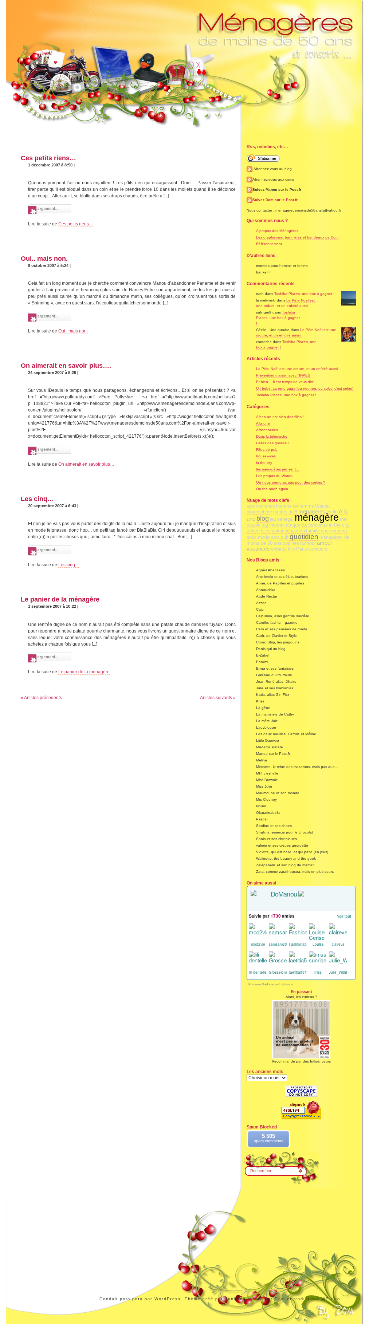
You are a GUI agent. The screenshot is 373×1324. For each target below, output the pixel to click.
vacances (258, 549)
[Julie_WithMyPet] (338, 960)
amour (324, 543)
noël (292, 512)
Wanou (322, 506)
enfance (266, 506)
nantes (280, 512)
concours (317, 549)
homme (284, 506)
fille (291, 549)
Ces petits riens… (48, 158)
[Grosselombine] (278, 960)
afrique (293, 525)
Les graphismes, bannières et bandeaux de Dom (297, 237)
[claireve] (338, 932)
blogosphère (259, 512)
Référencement (269, 244)
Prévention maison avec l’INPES (283, 375)
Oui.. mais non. (44, 258)
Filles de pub (267, 450)
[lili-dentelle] (258, 960)
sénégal (285, 519)
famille (313, 530)
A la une (263, 423)
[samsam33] (278, 932)
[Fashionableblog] (298, 932)
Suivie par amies (272, 916)
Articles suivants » (218, 697)
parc (275, 537)
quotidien (304, 536)
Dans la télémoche (271, 436)
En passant (301, 991)
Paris (301, 549)
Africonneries (267, 430)
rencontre (318, 525)
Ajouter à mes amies (296, 903)
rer (295, 506)
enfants (279, 549)
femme (306, 506)
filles (266, 530)
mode (264, 537)
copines (291, 543)
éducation (294, 530)
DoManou (284, 893)
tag (265, 525)
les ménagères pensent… (277, 469)
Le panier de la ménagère (60, 599)
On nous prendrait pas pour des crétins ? (290, 482)
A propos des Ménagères (277, 231)
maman (339, 530)
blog (262, 518)
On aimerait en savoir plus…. (66, 365)
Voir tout (344, 916)
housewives (266, 456)
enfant (253, 530)
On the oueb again (272, 489)
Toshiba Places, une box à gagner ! (304, 294)
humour (308, 543)
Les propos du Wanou (275, 476)
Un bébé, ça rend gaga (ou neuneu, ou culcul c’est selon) (304, 388)
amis (252, 537)
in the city (264, 463)
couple (253, 525)
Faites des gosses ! (272, 443)
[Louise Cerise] (318, 932)
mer (344, 519)
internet (277, 525)
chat (325, 530)
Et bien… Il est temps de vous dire (285, 382)
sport (252, 506)
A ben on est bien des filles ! (280, 417)
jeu (273, 519)
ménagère (317, 517)
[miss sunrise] (318, 960)
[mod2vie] (258, 932)
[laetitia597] (298, 960)
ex (304, 525)
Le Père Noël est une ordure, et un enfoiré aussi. (297, 369)
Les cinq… (37, 499)
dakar (277, 530)
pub (284, 537)
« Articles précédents (41, 697)
